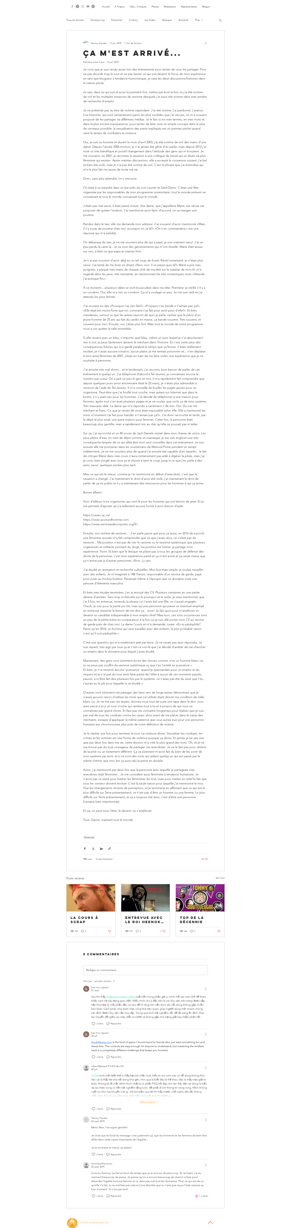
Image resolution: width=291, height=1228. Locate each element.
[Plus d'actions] (206, 43)
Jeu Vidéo (149, 20)
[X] (77, 6)
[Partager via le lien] (109, 848)
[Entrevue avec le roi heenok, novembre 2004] (145, 897)
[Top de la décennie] (200, 897)
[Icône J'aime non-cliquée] (93, 1024)
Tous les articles (75, 20)
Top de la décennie (192, 920)
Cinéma (133, 20)
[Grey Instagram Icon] (82, 6)
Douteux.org (97, 20)
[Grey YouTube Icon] (88, 6)
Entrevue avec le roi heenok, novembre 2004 (144, 920)
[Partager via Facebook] (84, 848)
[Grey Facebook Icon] (72, 6)
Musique (167, 20)
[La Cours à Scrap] (91, 897)
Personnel (116, 20)
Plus (197, 20)
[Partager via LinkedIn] (101, 848)
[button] (220, 20)
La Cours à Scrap (84, 920)
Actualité (183, 20)
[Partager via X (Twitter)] (93, 848)
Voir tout (220, 877)
